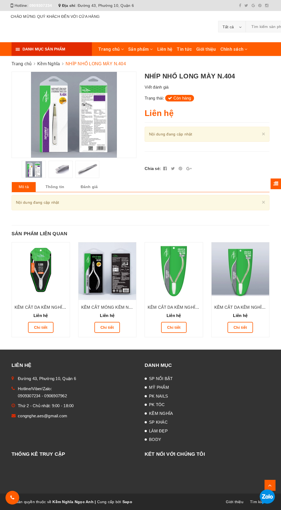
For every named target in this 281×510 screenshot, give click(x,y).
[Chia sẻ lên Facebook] (165, 168)
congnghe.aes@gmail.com (43, 415)
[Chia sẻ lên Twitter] (173, 168)
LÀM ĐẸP (158, 431)
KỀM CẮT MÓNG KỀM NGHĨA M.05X (116, 307)
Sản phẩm (139, 49)
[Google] (253, 5)
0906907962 (55, 395)
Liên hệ (165, 49)
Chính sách (232, 49)
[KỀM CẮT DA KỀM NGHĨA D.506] (41, 271)
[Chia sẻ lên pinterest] (181, 168)
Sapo (127, 502)
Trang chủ (109, 49)
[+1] (189, 168)
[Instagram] (266, 5)
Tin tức (184, 49)
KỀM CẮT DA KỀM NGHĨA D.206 (245, 307)
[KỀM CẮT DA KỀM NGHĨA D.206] (240, 271)
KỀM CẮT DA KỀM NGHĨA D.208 (179, 307)
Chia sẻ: (153, 168)
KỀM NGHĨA (161, 413)
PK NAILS (158, 396)
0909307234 (40, 5)
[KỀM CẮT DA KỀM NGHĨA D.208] (174, 271)
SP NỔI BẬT (161, 378)
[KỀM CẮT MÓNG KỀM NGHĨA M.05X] (107, 271)
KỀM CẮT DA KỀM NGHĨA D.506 (46, 307)
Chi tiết (40, 327)
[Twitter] (246, 5)
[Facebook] (240, 5)
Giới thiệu (206, 49)
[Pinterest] (260, 5)
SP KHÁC (158, 422)
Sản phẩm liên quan (39, 233)
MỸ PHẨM (159, 387)
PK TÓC (157, 404)
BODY (155, 439)
